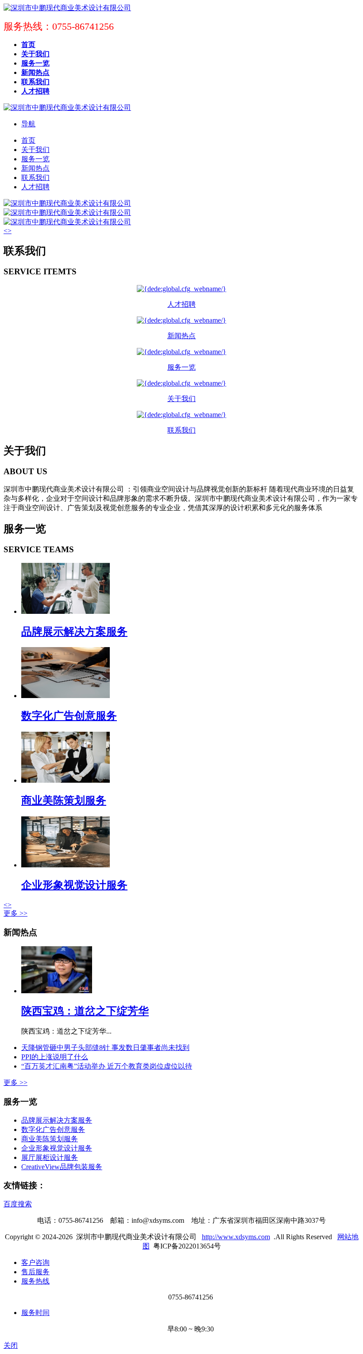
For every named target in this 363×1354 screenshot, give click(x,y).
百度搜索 (18, 1204)
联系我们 (35, 177)
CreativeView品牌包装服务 (61, 1167)
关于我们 (35, 149)
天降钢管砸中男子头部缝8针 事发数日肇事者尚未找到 (105, 1047)
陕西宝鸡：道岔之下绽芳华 (85, 1011)
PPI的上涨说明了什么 (54, 1057)
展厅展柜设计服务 (49, 1157)
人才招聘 (35, 187)
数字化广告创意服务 (69, 716)
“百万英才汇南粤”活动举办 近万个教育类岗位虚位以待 (106, 1066)
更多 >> (15, 913)
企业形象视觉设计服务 (74, 885)
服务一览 (35, 159)
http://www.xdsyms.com (236, 1237)
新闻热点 (35, 168)
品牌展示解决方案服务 (74, 631)
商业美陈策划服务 (63, 800)
